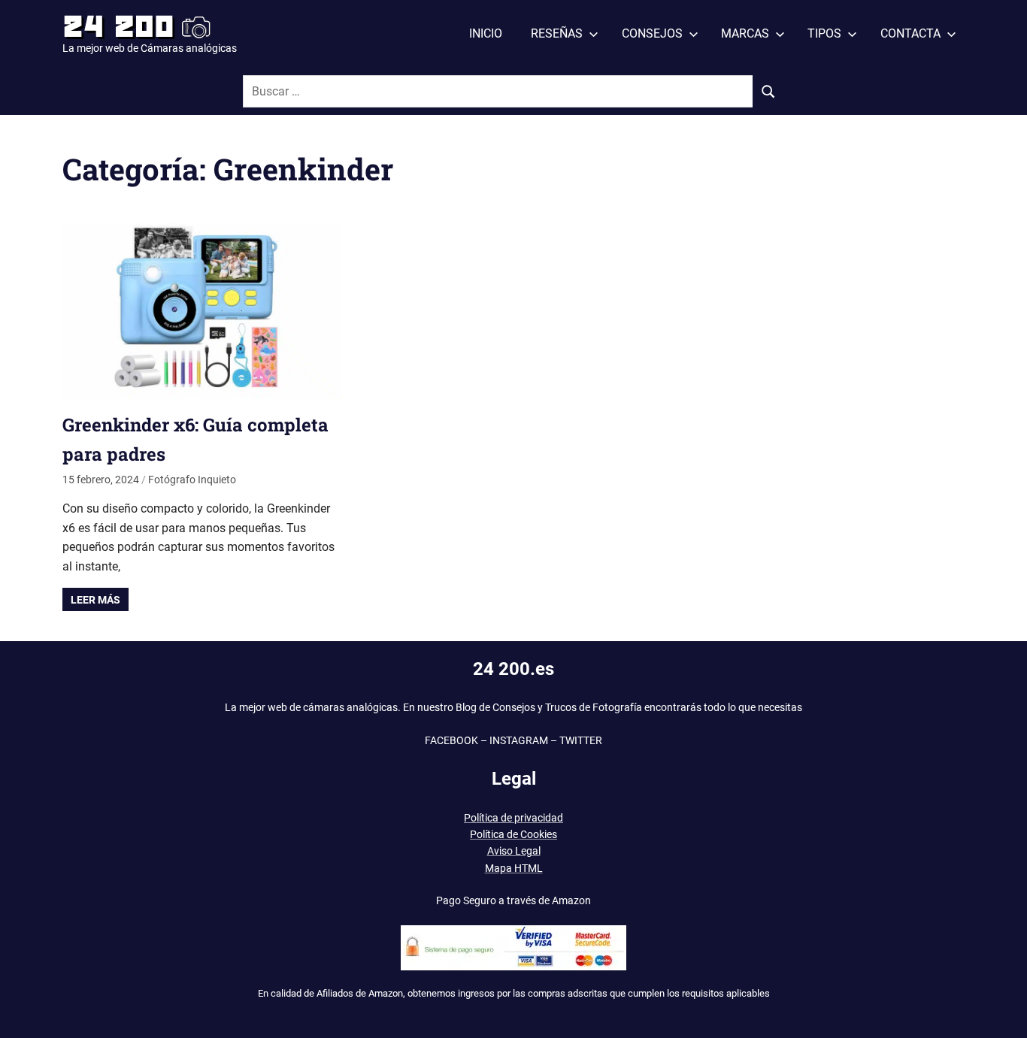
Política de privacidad (513, 818)
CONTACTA (910, 33)
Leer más (95, 600)
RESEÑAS (557, 33)
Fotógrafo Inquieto (192, 480)
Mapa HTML (514, 868)
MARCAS (745, 33)
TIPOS (824, 33)
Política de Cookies (513, 834)
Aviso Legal (514, 851)
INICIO (485, 33)
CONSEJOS (652, 33)
